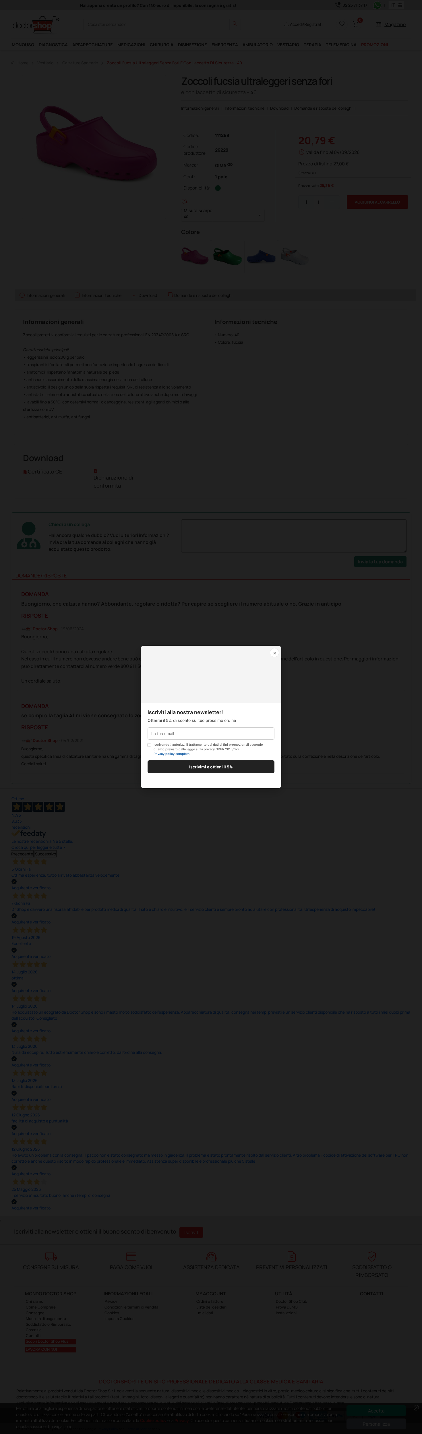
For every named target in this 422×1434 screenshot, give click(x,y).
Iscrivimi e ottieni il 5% (211, 766)
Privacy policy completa (171, 754)
